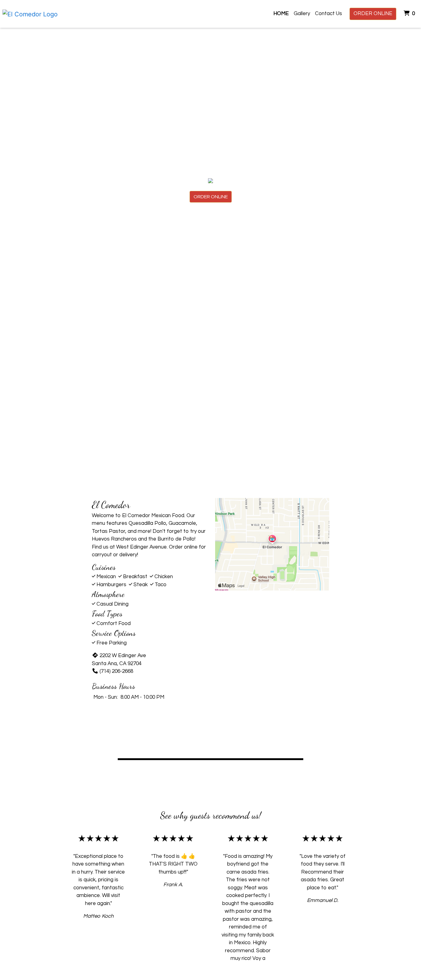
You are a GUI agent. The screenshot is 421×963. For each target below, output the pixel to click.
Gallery (302, 13)
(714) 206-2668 (116, 671)
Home (281, 13)
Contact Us (328, 13)
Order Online (373, 13)
